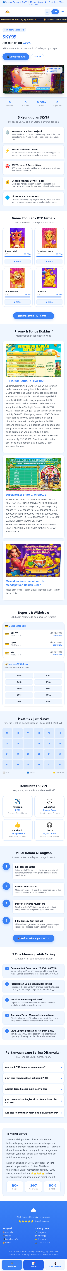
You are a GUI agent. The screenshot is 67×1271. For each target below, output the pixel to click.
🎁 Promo (6, 1242)
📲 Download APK (15, 56)
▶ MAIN (17, 261)
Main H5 (37, 56)
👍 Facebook (40, 1239)
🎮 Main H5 (7, 1235)
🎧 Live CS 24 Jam (42, 1242)
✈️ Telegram (40, 1232)
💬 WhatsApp (40, 1235)
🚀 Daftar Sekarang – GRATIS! (33, 938)
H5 (62, 11)
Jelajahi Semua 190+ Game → (33, 315)
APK (55, 11)
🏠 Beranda (7, 1232)
